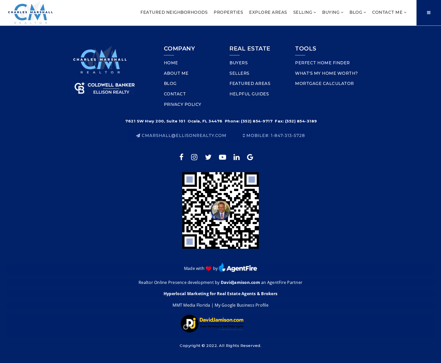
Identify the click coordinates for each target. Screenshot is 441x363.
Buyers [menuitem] (238, 62)
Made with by (201, 268)
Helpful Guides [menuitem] (249, 94)
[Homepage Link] (30, 12)
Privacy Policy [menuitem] (182, 104)
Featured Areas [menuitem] (249, 83)
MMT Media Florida (191, 305)
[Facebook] (182, 157)
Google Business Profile (245, 305)
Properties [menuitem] (228, 12)
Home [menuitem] (171, 62)
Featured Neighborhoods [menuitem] (173, 12)
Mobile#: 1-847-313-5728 (275, 135)
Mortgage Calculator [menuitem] (324, 83)
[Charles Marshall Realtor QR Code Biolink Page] (220, 210)
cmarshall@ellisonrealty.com (184, 135)
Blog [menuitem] (356, 12)
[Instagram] (195, 157)
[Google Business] (251, 157)
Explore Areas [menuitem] (268, 12)
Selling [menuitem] (303, 12)
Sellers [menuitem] (239, 73)
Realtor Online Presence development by (180, 282)
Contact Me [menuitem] (388, 12)
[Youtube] (223, 157)
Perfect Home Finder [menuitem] (322, 62)
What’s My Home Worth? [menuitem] (326, 73)
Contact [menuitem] (175, 94)
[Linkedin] (237, 157)
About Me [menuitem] (176, 73)
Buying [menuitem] (331, 12)
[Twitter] (209, 157)
